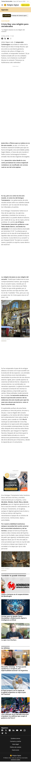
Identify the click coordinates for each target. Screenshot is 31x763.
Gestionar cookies (15, 759)
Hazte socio (15, 750)
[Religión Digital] (11, 5)
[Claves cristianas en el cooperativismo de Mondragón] (15, 585)
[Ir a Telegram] (2, 733)
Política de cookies (15, 747)
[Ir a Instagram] (10, 730)
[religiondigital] (15, 755)
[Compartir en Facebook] (2, 39)
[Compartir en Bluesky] (8, 39)
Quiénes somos (15, 738)
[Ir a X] (6, 730)
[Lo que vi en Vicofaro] (15, 631)
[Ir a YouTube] (17, 730)
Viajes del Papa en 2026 (19, 1)
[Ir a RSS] (6, 733)
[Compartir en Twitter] (5, 39)
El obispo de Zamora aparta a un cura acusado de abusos (20, 15)
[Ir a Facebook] (2, 730)
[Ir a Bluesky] (21, 730)
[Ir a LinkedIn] (13, 730)
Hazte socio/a (25, 5)
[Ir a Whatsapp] (25, 730)
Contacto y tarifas (15, 741)
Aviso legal (15, 744)
